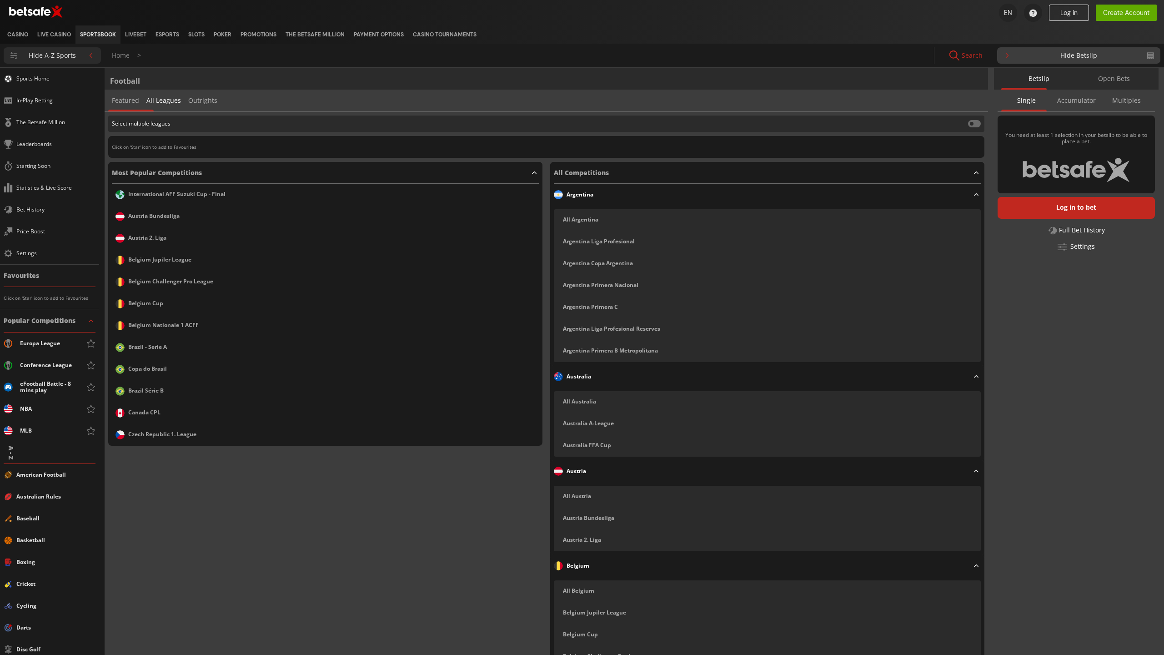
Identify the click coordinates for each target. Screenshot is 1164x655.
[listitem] (18, 34)
